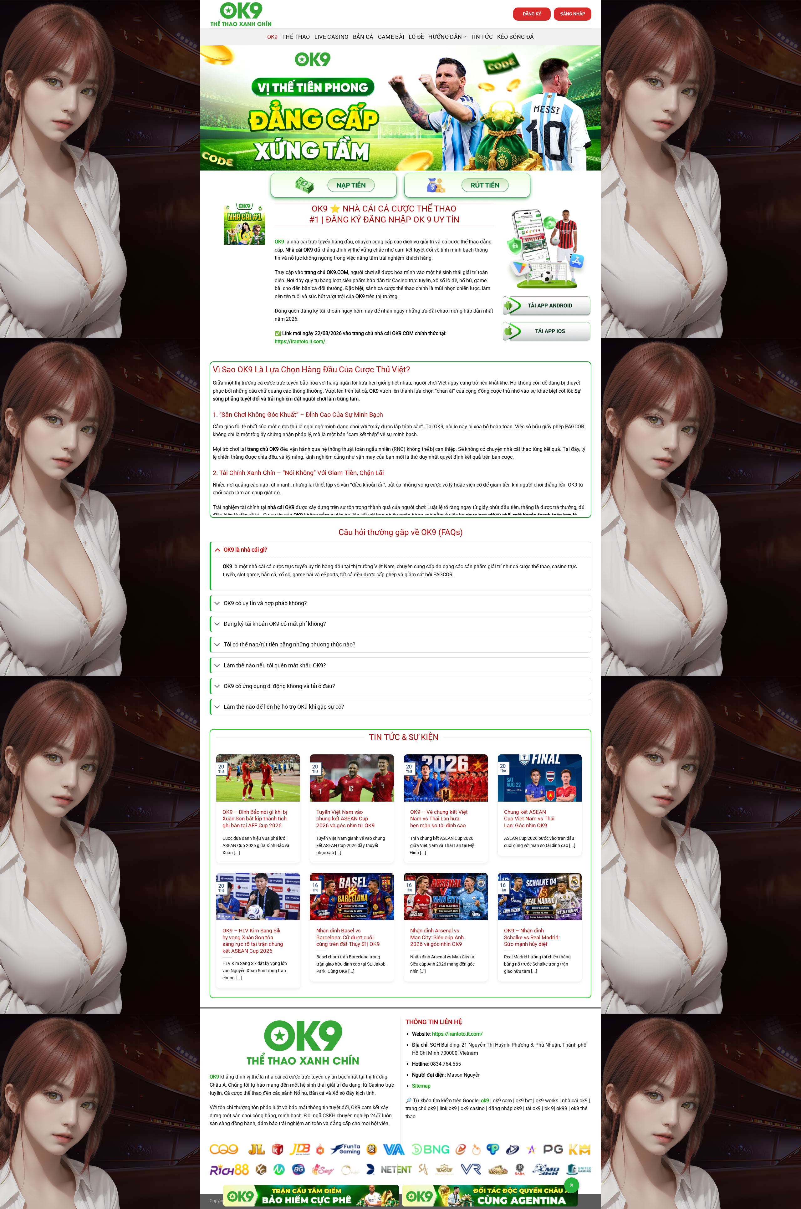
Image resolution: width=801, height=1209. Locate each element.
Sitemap (421, 1086)
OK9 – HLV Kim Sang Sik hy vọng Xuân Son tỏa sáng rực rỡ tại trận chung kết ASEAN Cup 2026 (252, 941)
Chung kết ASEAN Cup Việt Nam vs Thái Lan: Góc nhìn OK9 (529, 819)
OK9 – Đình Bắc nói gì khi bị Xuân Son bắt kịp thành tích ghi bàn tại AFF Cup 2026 (254, 819)
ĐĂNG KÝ (532, 13)
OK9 (272, 37)
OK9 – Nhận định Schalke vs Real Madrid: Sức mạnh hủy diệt (532, 937)
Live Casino (331, 37)
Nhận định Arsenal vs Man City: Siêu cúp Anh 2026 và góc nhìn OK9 (437, 937)
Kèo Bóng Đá (515, 37)
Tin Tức (482, 37)
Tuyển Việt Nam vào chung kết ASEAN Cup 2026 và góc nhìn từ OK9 (345, 819)
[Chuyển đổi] (217, 549)
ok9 (485, 1101)
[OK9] (241, 14)
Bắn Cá (363, 37)
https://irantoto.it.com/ (457, 1034)
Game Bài (391, 37)
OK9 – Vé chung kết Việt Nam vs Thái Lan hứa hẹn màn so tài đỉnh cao (439, 819)
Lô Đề (416, 37)
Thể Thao (296, 37)
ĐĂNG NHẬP (572, 13)
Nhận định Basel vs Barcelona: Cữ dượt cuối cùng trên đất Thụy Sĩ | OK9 (348, 937)
